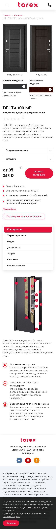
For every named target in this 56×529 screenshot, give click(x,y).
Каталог (18, 16)
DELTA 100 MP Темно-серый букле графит (23, 18)
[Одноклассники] (36, 460)
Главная (6, 16)
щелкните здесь (11, 516)
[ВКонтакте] (19, 460)
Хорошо (11, 523)
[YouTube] (28, 460)
